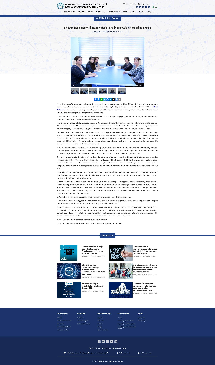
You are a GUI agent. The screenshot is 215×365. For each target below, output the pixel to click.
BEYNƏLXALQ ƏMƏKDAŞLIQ (85, 12)
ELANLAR (141, 12)
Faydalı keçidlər (106, 348)
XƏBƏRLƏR (133, 12)
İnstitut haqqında (62, 314)
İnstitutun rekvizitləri (62, 330)
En (155, 4)
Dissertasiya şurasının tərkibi (126, 321)
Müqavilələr (100, 321)
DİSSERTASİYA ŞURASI (114, 12)
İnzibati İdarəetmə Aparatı (64, 321)
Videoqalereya (142, 321)
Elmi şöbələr (60, 324)
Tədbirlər (99, 324)
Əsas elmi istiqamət (83, 321)
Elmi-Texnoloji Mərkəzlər (64, 327)
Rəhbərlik (59, 318)
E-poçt (142, 4)
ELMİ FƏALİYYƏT (100, 12)
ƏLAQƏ (150, 12)
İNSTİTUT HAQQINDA (69, 12)
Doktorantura (80, 318)
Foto (127, 4)
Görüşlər (99, 327)
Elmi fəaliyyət (81, 314)
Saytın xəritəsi (116, 348)
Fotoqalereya (141, 318)
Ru (157, 4)
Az (153, 4)
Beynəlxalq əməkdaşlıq (104, 314)
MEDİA (125, 12)
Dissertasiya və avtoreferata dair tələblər (127, 328)
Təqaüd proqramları (102, 330)
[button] (141, 62)
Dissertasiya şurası (123, 314)
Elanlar (119, 318)
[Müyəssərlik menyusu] (148, 4)
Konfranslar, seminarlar (83, 324)
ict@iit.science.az (124, 353)
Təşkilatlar (100, 318)
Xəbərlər (91, 348)
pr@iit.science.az (146, 353)
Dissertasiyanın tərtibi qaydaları (126, 324)
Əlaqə (124, 348)
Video (133, 4)
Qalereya (140, 314)
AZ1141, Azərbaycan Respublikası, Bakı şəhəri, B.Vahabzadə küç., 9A (88, 353)
